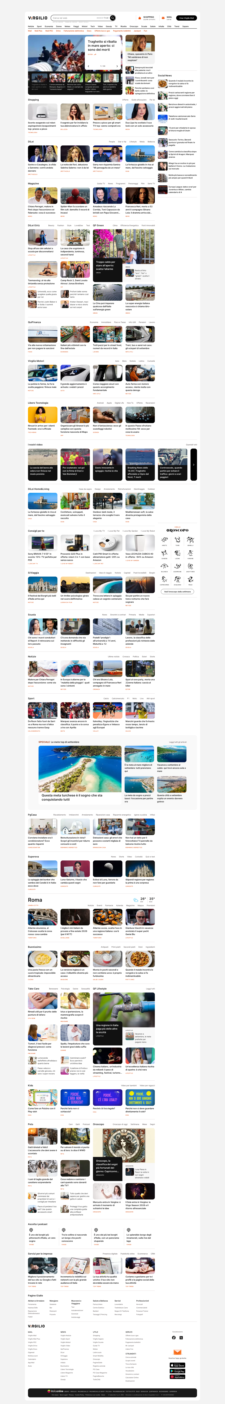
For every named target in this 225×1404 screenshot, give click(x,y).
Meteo (67, 26)
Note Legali (64, 1395)
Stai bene (31, 1018)
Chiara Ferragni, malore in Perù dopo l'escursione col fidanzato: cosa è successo (41, 209)
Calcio (106, 698)
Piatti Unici (130, 979)
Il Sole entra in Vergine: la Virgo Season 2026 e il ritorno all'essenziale (138, 1205)
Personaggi (133, 183)
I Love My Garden (130, 531)
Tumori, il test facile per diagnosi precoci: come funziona (39, 1046)
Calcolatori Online (132, 1378)
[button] (117, 66)
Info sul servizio (58, 22)
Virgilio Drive (32, 1346)
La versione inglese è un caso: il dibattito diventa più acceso (74, 972)
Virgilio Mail (32, 1335)
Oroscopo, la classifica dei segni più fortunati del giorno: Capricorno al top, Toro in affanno (107, 1166)
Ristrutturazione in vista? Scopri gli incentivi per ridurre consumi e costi (75, 840)
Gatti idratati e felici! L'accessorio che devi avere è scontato (42, 1150)
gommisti (74, 1314)
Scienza (96, 432)
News (110, 183)
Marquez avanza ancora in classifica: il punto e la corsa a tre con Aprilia (75, 724)
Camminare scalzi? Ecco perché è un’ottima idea (78, 1060)
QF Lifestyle (100, 988)
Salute (152, 26)
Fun (145, 31)
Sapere (185, 26)
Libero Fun (129, 1349)
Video (100, 26)
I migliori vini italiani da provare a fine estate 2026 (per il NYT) (74, 931)
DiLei (31, 141)
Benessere (53, 989)
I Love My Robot (148, 531)
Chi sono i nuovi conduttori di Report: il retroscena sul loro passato (41, 640)
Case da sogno (85, 489)
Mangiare (54, 1301)
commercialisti (141, 1308)
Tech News (32, 432)
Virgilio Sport (65, 1339)
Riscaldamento (59, 815)
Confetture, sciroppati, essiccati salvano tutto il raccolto (73, 515)
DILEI (138, 1391)
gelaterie (53, 1304)
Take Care (33, 988)
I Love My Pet (114, 531)
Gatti (78, 1124)
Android (100, 403)
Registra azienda (99, 1366)
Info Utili (132, 322)
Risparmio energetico (122, 815)
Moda (128, 129)
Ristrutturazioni (124, 489)
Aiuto (30, 1366)
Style (69, 225)
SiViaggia (33, 572)
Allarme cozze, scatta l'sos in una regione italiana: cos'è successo (107, 931)
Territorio (32, 938)
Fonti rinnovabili (148, 225)
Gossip (109, 26)
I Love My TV (99, 531)
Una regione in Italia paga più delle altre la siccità (107, 1029)
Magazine (33, 183)
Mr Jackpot (130, 1346)
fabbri (30, 1317)
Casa (127, 171)
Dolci (140, 947)
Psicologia (65, 989)
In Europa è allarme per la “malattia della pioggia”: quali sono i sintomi (75, 682)
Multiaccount (33, 1356)
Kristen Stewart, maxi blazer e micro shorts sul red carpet (79, 304)
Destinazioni (91, 573)
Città (169, 26)
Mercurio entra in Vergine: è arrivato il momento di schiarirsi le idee (107, 1205)
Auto (117, 361)
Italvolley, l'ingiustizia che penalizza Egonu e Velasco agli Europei (106, 724)
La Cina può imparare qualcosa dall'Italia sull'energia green (103, 306)
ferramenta (32, 1304)
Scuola (144, 26)
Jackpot (137, 31)
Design (98, 489)
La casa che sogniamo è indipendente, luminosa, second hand (73, 251)
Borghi (152, 573)
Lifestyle (133, 142)
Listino (141, 361)
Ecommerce (143, 1254)
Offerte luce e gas (102, 31)
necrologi (118, 1314)
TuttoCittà (96, 1379)
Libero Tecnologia (38, 402)
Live (141, 698)
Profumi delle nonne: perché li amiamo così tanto (79, 294)
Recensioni (150, 403)
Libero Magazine (67, 1373)
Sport (39, 26)
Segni (152, 1124)
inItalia (161, 26)
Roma (35, 900)
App (62, 435)
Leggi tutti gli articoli (177, 742)
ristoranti (53, 1311)
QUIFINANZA (153, 1391)
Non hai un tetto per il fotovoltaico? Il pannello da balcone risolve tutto (139, 840)
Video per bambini (129, 1085)
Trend (176, 26)
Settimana (135, 1124)
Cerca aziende (131, 1357)
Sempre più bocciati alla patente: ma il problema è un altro (144, 70)
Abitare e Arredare (36, 1301)
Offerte (125, 100)
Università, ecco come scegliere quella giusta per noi (47, 294)
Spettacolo (32, 174)
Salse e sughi (98, 979)
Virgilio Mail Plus (34, 1339)
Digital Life (119, 403)
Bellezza (64, 129)
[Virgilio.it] (38, 18)
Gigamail (31, 1352)
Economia (49, 26)
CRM (153, 1254)
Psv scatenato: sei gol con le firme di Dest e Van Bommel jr (74, 470)
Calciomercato (118, 698)
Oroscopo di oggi (120, 1124)
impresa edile (33, 1308)
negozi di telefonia (122, 1311)
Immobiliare (106, 322)
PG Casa (96, 1369)
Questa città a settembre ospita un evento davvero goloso (170, 798)
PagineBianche (98, 1376)
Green (98, 272)
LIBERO (66, 1391)
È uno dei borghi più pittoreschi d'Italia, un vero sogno (42, 1237)
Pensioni (142, 322)
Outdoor (151, 489)
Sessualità (85, 989)
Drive (58, 31)
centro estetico (98, 1308)
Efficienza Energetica (130, 225)
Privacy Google (84, 22)
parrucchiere (97, 1304)
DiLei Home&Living (38, 489)
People (112, 142)
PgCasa (32, 814)
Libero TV (64, 1376)
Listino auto (97, 1352)
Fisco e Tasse (120, 322)
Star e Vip (122, 142)
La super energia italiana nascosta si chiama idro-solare (138, 306)
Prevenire (64, 1021)
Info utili (129, 352)
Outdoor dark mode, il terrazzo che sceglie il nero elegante (106, 515)
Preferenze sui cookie (92, 1395)
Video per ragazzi (147, 1085)
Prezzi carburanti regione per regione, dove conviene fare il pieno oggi (182, 95)
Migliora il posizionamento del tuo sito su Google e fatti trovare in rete (42, 1279)
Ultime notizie (113, 656)
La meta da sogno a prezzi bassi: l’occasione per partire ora (139, 798)
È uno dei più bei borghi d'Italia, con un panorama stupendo (106, 1237)
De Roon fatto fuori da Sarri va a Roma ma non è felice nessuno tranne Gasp (41, 724)
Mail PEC (49, 31)
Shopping (96, 1335)
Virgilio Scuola (98, 1342)
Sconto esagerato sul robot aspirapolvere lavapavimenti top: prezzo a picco (42, 125)
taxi (72, 1307)
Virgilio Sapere (98, 1339)
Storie (152, 656)
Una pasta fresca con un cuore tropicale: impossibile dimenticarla (41, 972)
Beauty (51, 225)
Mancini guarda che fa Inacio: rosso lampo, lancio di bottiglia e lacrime (140, 724)
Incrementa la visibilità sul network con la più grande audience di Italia (73, 1279)
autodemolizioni (77, 1310)
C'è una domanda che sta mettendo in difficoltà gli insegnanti (73, 640)
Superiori (151, 615)
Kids (30, 1085)
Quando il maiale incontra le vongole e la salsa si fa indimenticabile (181, 83)
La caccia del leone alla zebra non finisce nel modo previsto (41, 470)
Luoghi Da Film (66, 602)
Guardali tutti (191, 444)
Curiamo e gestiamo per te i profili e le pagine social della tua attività (140, 1279)
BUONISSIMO (163, 1391)
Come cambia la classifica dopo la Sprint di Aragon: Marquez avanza (183, 154)
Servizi (118, 1301)
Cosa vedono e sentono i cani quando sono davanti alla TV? (73, 1182)
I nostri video (35, 444)
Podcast (86, 1124)
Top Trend (32, 1286)
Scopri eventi (130, 1361)
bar (51, 1308)
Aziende (119, 905)
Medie (141, 615)
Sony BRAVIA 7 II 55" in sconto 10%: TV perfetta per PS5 (42, 557)
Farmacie (109, 905)
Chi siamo (55, 1395)
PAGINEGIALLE (83, 1391)
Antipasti (104, 947)
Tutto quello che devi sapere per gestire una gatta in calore (79, 1196)
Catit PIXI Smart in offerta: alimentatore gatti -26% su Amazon (106, 557)
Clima (115, 225)
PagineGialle (97, 1363)
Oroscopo (134, 26)
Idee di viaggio (105, 573)
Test (88, 225)
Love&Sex (78, 225)
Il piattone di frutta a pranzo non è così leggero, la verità (78, 1071)
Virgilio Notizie (66, 1335)
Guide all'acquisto (139, 100)
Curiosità (151, 361)
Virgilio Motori (36, 361)
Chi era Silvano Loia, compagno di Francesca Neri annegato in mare (107, 682)
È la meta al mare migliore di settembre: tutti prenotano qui (138, 768)
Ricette (124, 26)
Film (143, 183)
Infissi (152, 815)
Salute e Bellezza (100, 1301)
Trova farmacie (131, 1364)
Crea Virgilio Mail (186, 18)
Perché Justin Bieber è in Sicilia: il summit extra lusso (47, 304)
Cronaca (126, 656)
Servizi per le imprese (40, 1253)
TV (116, 26)
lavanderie (119, 1304)
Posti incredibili (139, 573)
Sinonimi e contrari (118, 615)
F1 (128, 698)
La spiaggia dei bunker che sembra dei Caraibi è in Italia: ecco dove (42, 882)
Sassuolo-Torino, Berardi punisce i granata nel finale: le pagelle (182, 142)
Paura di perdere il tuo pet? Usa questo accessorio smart (47, 1209)
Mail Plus (38, 31)
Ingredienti (150, 947)
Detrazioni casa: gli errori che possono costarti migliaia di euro (107, 840)
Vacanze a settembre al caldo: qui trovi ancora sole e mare (171, 768)
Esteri (144, 656)
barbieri (96, 1311)
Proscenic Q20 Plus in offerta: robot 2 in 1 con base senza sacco (75, 557)
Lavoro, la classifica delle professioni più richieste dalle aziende (140, 640)
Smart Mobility (98, 1356)
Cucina (30, 979)
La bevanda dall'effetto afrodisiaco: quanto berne (47, 1060)
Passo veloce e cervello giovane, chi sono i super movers (46, 1071)
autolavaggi (75, 1317)
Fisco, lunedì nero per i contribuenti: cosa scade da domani (144, 80)
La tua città (130, 1367)
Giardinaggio (139, 489)
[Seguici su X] (181, 1337)
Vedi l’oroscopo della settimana (177, 592)
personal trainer (142, 1311)
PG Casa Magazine (100, 1373)
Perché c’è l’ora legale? (104, 1108)
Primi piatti (115, 947)
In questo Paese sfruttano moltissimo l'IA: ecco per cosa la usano (138, 428)
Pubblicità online (128, 1254)
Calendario (32, 1359)
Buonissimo (34, 947)
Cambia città (33, 905)
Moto (90, 58)
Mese (144, 1124)
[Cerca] (112, 18)
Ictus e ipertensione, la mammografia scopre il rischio (72, 1014)
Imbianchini (74, 815)
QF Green (98, 225)
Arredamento (109, 489)
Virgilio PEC (32, 1342)
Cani (71, 1124)
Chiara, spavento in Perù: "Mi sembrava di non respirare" (140, 57)
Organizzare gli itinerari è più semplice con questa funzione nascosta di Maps (75, 428)
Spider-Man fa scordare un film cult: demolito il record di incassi (75, 209)
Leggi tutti (150, 989)
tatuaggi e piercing (100, 1314)
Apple (109, 403)
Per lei (152, 100)
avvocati (139, 1304)
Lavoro (152, 322)
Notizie (31, 26)
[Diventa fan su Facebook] (173, 1337)
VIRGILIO (73, 1391)
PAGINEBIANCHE (119, 1391)
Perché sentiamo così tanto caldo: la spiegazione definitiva (145, 91)
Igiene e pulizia (140, 815)
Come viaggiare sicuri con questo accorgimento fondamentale (106, 387)
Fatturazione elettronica (74, 31)
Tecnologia (32, 132)
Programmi (120, 183)
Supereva (33, 856)
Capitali (127, 573)
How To (130, 403)
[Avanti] (193, 465)
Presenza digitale (110, 1254)
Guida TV (101, 183)
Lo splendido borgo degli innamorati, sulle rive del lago (139, 1237)
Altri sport (151, 698)
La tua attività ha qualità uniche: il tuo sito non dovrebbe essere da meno (106, 1279)
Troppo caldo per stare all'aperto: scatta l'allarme (105, 265)
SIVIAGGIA (144, 1391)
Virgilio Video (65, 1346)
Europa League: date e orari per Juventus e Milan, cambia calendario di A (182, 189)
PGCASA (109, 1391)
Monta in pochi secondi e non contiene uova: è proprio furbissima (107, 972)
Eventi (99, 905)
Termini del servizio (71, 22)
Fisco (30, 352)
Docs (89, 31)
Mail (30, 31)
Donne (59, 26)
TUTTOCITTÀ (130, 1391)
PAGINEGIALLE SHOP (97, 1391)
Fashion (60, 225)
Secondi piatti (129, 947)
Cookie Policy (79, 1395)
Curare (63, 1050)
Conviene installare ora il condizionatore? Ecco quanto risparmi (40, 840)
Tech (92, 26)
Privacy (71, 1395)
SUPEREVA (173, 1391)
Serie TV (151, 183)
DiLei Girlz (34, 225)
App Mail (31, 1363)
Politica (136, 656)
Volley (96, 731)
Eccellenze (65, 938)
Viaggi (76, 26)
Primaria (132, 615)
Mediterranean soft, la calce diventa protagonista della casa (139, 515)
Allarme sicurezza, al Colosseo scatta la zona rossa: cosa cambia (40, 931)
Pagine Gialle (35, 1295)
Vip (62, 287)
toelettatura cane (121, 1308)
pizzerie (53, 1314)
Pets (30, 1124)
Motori (84, 26)
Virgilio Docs (32, 1349)
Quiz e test (150, 857)
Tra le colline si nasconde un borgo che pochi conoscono (74, 1237)
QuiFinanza (34, 322)
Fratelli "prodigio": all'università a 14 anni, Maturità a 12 (104, 640)
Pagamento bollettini (122, 31)
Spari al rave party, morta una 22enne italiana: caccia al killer (140, 682)
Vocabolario (130, 1371)
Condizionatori (34, 847)
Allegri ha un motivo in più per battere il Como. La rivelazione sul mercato (182, 166)
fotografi (139, 1314)
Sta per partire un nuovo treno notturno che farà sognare (138, 598)
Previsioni (151, 905)
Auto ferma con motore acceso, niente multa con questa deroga (138, 387)
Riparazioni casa (103, 815)
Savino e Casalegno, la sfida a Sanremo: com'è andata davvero (42, 167)
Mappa (141, 905)
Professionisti (142, 1301)
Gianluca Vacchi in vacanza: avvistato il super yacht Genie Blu (140, 931)
